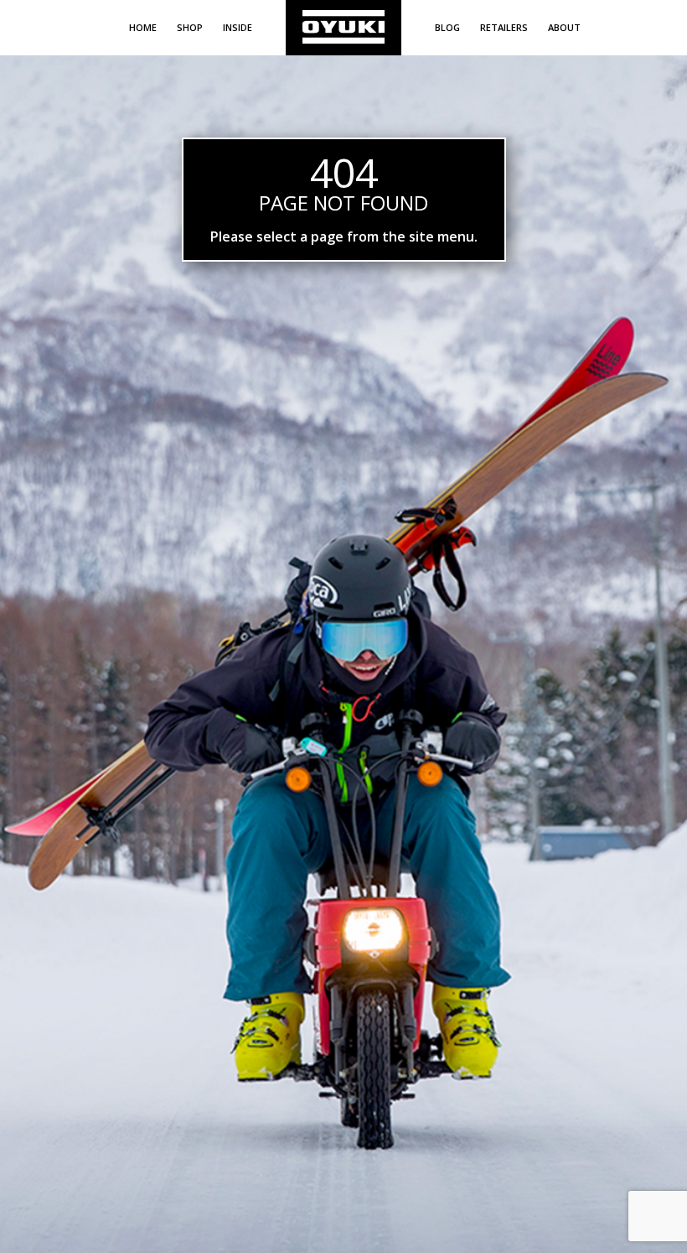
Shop (190, 27)
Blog (447, 27)
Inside (237, 27)
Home (143, 27)
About (564, 27)
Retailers (504, 27)
